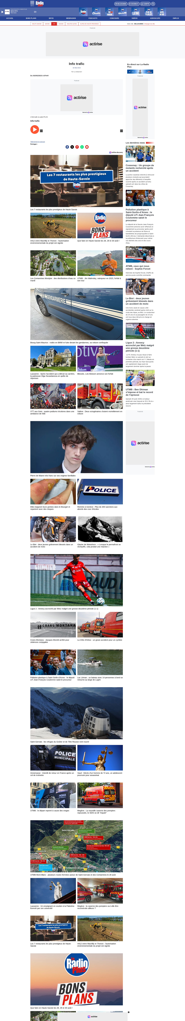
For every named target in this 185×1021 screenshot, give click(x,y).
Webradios (71, 18)
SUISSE (61, 24)
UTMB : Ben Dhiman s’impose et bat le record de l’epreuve (139, 392)
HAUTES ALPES (72, 24)
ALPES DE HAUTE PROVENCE (89, 24)
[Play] (3, 12)
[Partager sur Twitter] (71, 148)
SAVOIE (47, 24)
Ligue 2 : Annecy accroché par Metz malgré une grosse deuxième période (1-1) (140, 346)
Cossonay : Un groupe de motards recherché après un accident (140, 168)
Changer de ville (149, 24)
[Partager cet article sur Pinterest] (76, 148)
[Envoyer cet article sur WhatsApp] (81, 148)
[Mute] (35, 11)
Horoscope (155, 18)
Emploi (176, 18)
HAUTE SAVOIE (36, 24)
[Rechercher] (153, 4)
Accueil (9, 18)
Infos (51, 18)
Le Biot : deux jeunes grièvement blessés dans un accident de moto (139, 301)
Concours (114, 18)
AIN (54, 24)
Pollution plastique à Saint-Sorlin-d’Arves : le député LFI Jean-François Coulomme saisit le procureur (140, 215)
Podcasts (93, 18)
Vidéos (134, 18)
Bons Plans (31, 18)
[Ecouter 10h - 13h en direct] (140, 71)
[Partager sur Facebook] (67, 148)
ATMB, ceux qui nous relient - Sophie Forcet (138, 267)
